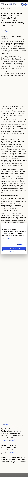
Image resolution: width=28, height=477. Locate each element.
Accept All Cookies (14, 248)
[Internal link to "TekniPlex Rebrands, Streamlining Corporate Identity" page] (14, 449)
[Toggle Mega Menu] (25, 4)
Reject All (14, 251)
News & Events (6, 8)
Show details (20, 244)
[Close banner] (25, 224)
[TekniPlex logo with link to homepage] (8, 4)
